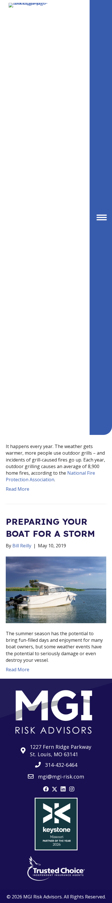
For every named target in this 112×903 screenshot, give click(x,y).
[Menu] (101, 217)
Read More (17, 489)
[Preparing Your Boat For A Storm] (56, 589)
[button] (46, 789)
